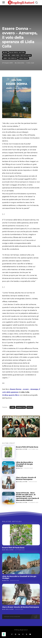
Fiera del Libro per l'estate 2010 (17, 55)
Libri (12, 407)
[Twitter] (26, 634)
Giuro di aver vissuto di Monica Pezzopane (26, 478)
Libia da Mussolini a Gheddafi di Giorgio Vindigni (24, 464)
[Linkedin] (19, 634)
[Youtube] (30, 634)
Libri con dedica (10, 58)
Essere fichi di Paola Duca (27, 447)
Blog (5, 52)
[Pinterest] (23, 634)
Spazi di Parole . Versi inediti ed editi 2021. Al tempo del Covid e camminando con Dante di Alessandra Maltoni (27, 496)
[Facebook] (12, 634)
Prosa (29, 407)
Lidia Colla (23, 58)
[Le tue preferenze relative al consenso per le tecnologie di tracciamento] (4, 634)
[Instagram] (15, 634)
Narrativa (21, 407)
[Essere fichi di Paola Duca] (8, 452)
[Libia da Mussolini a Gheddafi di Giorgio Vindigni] (8, 467)
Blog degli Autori (17, 52)
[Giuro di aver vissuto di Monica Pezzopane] (8, 482)
